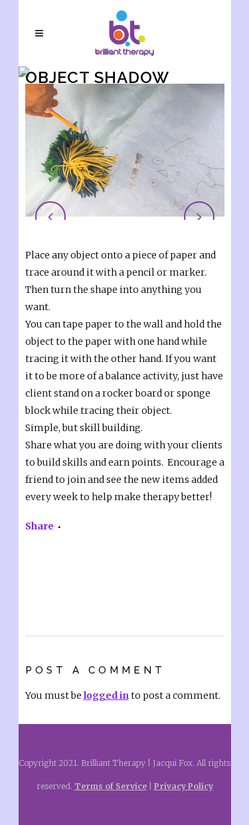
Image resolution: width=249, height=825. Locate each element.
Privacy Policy (183, 786)
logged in (106, 695)
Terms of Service (110, 786)
